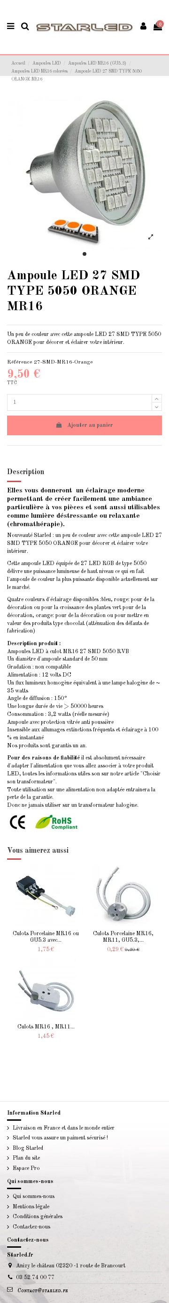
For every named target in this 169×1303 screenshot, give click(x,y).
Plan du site (26, 1158)
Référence (19, 362)
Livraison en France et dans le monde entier (64, 1128)
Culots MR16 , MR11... (46, 1027)
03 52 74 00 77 (35, 1278)
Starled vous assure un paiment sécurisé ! (60, 1138)
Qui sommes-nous (33, 1196)
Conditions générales (37, 1217)
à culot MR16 (62, 652)
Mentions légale (31, 1207)
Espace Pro (26, 1168)
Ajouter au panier (90, 425)
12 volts (51, 675)
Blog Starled (28, 1148)
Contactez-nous (31, 1227)
